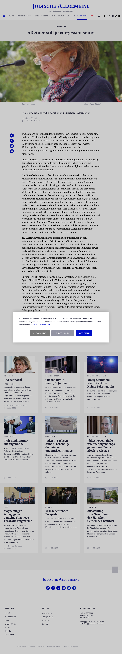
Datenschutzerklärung (40, 324)
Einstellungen (62, 333)
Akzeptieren (84, 333)
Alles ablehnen (40, 333)
